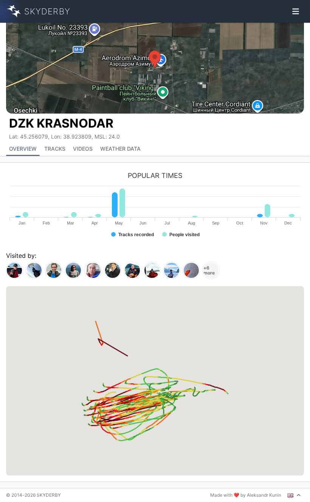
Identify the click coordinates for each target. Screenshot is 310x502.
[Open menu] (295, 11)
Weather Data (120, 148)
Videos (83, 148)
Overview (23, 148)
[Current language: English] (294, 495)
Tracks (54, 148)
